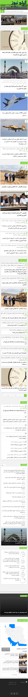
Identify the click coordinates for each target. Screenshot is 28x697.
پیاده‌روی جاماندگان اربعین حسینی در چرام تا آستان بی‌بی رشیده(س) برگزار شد (10, 669)
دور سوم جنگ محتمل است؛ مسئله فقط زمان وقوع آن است (14, 501)
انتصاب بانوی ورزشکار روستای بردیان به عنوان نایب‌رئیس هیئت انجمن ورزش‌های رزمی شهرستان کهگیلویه (14, 523)
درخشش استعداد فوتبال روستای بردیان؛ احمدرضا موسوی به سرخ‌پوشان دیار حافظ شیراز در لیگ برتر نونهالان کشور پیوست (15, 271)
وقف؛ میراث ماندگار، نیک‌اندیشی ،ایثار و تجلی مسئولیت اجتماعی (15, 478)
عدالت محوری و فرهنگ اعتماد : (18, 445)
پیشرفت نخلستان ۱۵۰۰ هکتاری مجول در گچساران (21, 17)
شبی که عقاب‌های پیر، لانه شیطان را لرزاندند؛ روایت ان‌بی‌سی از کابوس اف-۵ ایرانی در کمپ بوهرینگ (14, 141)
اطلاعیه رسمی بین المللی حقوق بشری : (16, 457)
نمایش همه (14, 674)
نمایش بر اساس (6, 648)
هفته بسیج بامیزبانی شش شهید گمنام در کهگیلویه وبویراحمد (15, 612)
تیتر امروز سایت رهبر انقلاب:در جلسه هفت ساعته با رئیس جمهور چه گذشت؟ (14, 517)
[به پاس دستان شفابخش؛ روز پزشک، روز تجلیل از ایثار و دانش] (14, 554)
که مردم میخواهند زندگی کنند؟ (19, 332)
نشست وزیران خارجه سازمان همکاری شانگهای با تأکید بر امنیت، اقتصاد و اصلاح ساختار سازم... (14, 421)
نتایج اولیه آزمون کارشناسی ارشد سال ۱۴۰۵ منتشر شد (14, 353)
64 (13, 395)
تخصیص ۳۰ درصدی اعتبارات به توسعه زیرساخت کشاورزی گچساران (7, 18)
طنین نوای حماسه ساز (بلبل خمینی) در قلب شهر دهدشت (14, 318)
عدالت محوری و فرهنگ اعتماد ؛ (18, 451)
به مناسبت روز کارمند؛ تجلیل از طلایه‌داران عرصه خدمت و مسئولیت (13, 511)
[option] (20, 20)
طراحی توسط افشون (12, 684)
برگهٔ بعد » (7, 395)
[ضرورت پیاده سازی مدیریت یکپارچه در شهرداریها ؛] (14, 580)
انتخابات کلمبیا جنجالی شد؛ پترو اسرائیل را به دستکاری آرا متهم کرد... (15, 429)
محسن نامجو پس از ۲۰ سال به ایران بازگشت (16, 325)
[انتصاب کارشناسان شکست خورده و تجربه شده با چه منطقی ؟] (14, 568)
